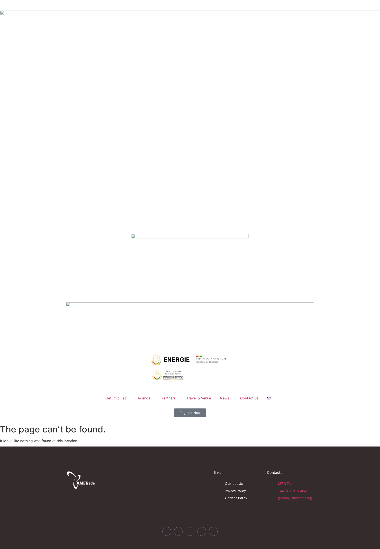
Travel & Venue (198, 398)
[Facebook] (166, 531)
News (224, 398)
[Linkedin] (190, 531)
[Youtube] (201, 531)
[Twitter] (178, 531)
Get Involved (116, 398)
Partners (168, 398)
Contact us (249, 398)
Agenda (144, 398)
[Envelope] (213, 531)
